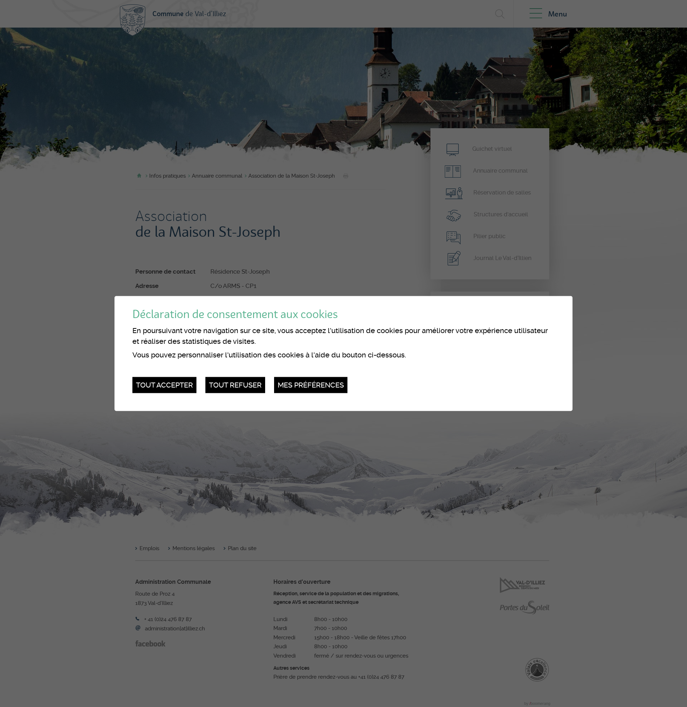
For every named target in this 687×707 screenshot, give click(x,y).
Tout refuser (235, 385)
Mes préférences (311, 385)
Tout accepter (164, 385)
